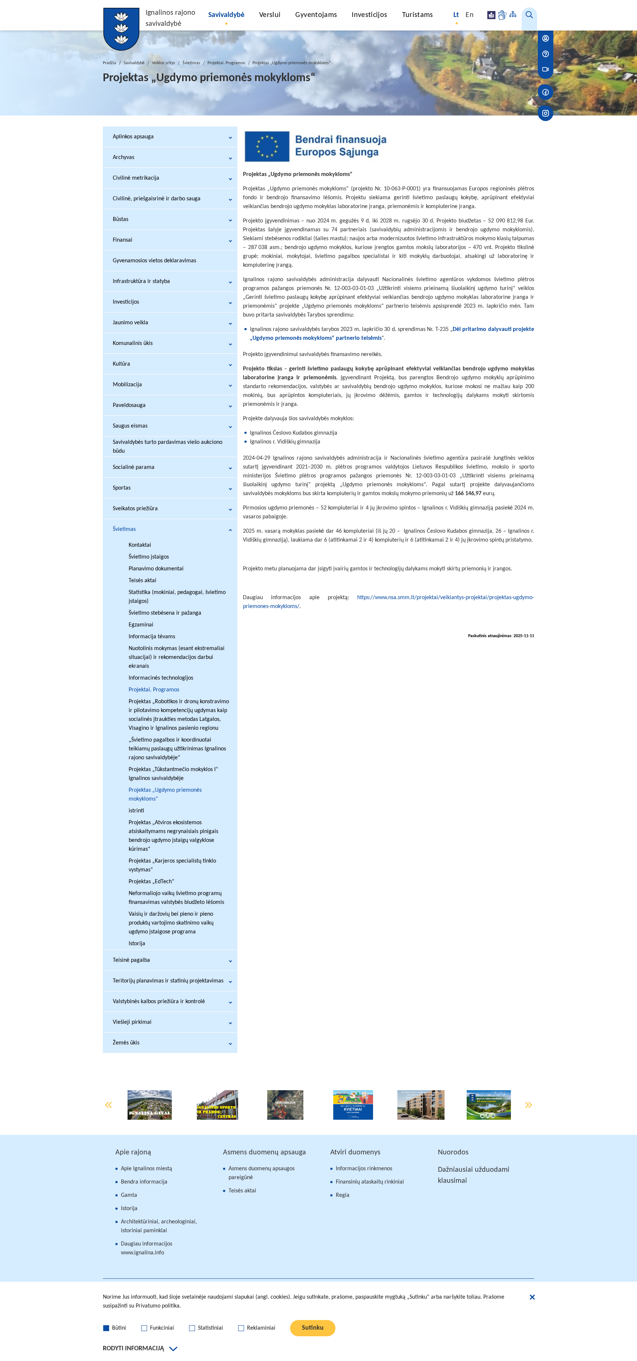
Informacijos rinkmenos (364, 1169)
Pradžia (109, 63)
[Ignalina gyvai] (150, 1105)
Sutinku (313, 1327)
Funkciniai (162, 1328)
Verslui (270, 15)
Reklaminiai (261, 1328)
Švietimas (191, 63)
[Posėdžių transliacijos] (545, 69)
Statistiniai (210, 1328)
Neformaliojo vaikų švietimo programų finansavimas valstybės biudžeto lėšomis (176, 898)
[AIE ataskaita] (489, 1105)
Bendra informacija (144, 1182)
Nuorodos (453, 1152)
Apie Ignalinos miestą (146, 1169)
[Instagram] (545, 113)
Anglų (470, 15)
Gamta (129, 1195)
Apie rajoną (133, 1152)
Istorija (129, 1209)
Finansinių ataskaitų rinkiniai (370, 1182)
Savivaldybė (226, 15)
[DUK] (545, 54)
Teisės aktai (242, 1191)
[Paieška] (529, 18)
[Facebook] (545, 92)
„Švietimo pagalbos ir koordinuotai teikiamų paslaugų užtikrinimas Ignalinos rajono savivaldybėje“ (177, 749)
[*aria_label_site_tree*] (512, 15)
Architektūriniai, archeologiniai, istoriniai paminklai (159, 1226)
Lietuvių (457, 15)
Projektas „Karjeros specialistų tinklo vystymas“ (172, 865)
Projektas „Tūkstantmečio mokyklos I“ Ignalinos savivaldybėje (173, 774)
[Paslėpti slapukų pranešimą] (532, 1298)
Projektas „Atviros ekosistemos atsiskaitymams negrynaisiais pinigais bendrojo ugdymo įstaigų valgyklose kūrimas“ (173, 836)
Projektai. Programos (226, 63)
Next (528, 1105)
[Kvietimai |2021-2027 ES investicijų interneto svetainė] (353, 1105)
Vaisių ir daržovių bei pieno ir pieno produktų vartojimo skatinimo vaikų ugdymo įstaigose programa (171, 923)
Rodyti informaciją (133, 1348)
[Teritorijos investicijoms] (285, 1105)
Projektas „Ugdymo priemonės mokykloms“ (165, 794)
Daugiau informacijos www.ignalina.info (146, 1248)
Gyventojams (316, 15)
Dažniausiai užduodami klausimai (473, 1175)
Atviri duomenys (355, 1152)
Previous (108, 1105)
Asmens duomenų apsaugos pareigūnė (262, 1173)
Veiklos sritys (163, 63)
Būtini (119, 1328)
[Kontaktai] (545, 38)
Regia (342, 1195)
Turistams (417, 15)
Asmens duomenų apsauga (264, 1152)
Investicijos (369, 15)
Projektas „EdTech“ (151, 882)
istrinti (136, 811)
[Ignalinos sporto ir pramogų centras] (217, 1105)
